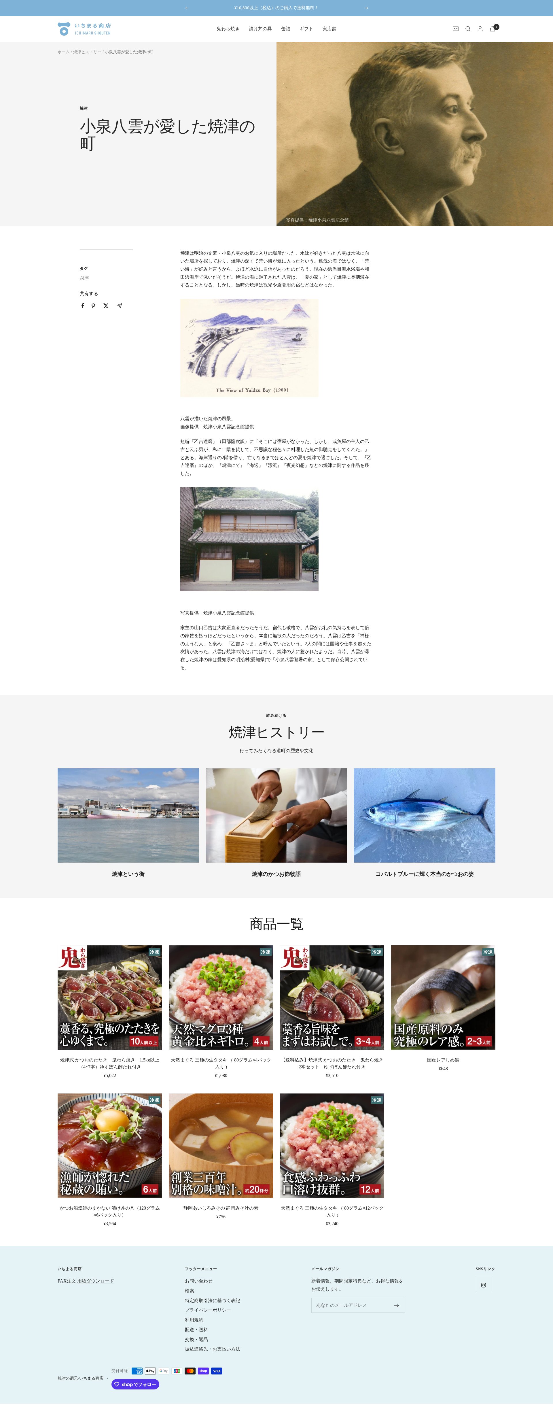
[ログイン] (480, 28)
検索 (189, 1290)
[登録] (396, 1305)
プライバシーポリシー (208, 1310)
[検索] (468, 28)
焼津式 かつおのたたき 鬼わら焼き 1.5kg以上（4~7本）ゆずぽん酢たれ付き (109, 1063)
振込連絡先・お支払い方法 (212, 1349)
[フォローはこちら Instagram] (484, 1285)
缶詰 (285, 28)
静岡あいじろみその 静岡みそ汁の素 (220, 1208)
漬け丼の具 (260, 28)
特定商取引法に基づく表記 (212, 1300)
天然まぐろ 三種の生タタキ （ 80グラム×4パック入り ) (221, 1063)
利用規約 (194, 1319)
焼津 (84, 108)
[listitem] (83, 305)
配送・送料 (196, 1329)
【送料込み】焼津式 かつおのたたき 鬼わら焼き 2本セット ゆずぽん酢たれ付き (332, 1063)
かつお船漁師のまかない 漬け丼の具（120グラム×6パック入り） (110, 1211)
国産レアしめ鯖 (443, 1059)
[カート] (492, 28)
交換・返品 (196, 1339)
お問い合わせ (199, 1280)
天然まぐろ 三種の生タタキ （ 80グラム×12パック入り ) (332, 1211)
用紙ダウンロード (95, 1280)
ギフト (306, 28)
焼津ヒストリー (87, 52)
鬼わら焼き (228, 28)
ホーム (64, 52)
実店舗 (329, 28)
